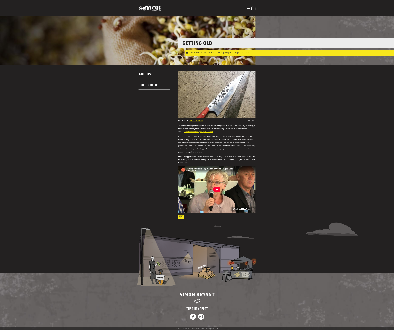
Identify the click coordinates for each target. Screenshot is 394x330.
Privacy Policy (205, 329)
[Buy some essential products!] (206, 273)
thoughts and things (213, 53)
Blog (180, 217)
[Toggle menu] (248, 8)
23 (236, 53)
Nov (231, 53)
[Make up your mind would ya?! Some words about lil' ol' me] (151, 256)
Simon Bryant (196, 53)
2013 (226, 53)
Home (187, 53)
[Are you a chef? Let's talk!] (195, 258)
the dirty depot (197, 308)
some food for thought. (193, 131)
